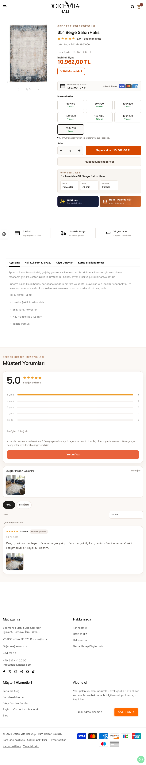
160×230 (123, 116)
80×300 (95, 104)
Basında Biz (80, 634)
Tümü (9, 504)
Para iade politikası (14, 740)
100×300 (66, 116)
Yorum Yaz (73, 454)
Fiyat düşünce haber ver (99, 161)
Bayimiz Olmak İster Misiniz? (20, 709)
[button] (78, 201)
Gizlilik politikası (37, 740)
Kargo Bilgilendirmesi (91, 262)
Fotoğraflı (24, 504)
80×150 (66, 104)
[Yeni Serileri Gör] (4, 234)
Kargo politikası (12, 746)
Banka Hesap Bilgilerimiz (88, 646)
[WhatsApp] (140, 759)
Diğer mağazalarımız (15, 646)
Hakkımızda (80, 640)
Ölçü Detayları (64, 262)
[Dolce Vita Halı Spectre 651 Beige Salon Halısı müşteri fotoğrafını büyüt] (15, 485)
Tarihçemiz (80, 627)
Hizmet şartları (57, 740)
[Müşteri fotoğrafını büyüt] (15, 561)
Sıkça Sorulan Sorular (15, 703)
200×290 (71, 129)
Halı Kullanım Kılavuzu (38, 262)
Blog (5, 715)
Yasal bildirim (31, 746)
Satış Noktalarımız (13, 697)
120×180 (95, 116)
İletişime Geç (11, 691)
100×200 (123, 104)
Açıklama (14, 262)
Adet (60, 143)
